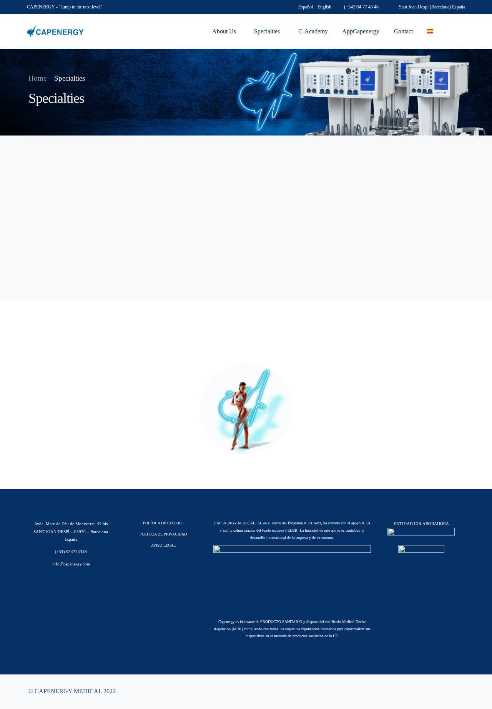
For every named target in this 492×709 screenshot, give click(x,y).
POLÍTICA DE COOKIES (163, 523)
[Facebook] (420, 691)
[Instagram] (445, 691)
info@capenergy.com (70, 564)
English (324, 7)
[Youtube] (433, 691)
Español (305, 7)
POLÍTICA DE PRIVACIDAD (163, 534)
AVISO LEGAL (163, 545)
